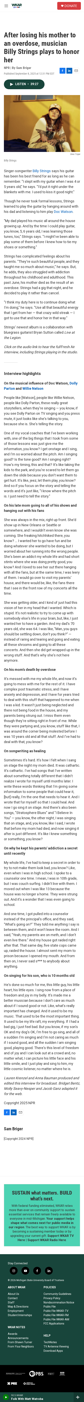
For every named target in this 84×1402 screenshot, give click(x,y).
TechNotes (50, 1342)
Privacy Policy (52, 1298)
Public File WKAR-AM (56, 1319)
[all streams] (79, 1397)
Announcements (18, 1338)
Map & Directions (18, 1306)
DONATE (70, 6)
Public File (50, 1306)
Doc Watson (63, 212)
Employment (16, 1310)
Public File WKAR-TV (56, 1310)
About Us (13, 1293)
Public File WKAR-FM (56, 1315)
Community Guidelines (57, 1293)
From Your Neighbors (21, 1346)
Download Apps (53, 1350)
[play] (6, 1397)
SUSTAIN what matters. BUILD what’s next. (42, 1196)
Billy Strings (42, 171)
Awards (12, 1333)
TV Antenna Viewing (56, 1346)
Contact (13, 1298)
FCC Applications (54, 1323)
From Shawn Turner (20, 1342)
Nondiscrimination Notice (59, 1302)
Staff (11, 1302)
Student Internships (20, 1315)
